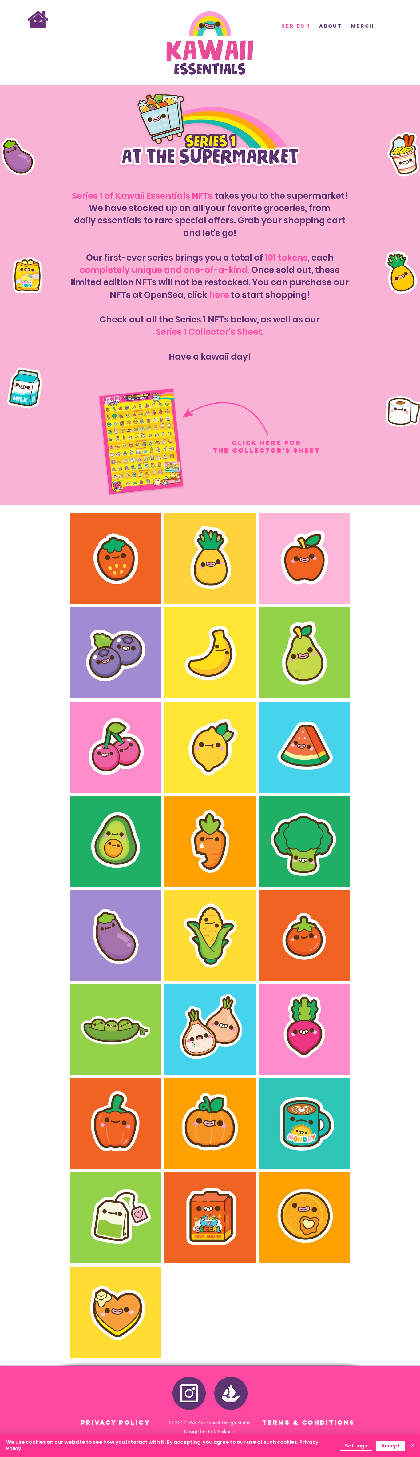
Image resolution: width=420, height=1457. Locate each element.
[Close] (412, 1445)
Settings (356, 1445)
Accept (390, 1445)
